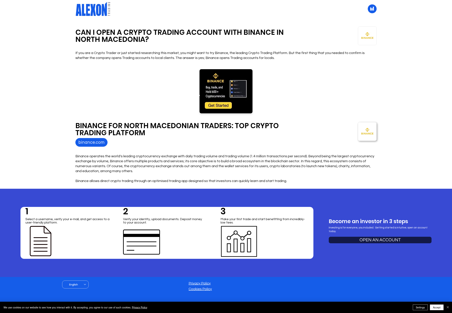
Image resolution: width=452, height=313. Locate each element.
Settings (420, 307)
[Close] (448, 307)
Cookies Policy (200, 289)
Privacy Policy (200, 283)
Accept (437, 307)
